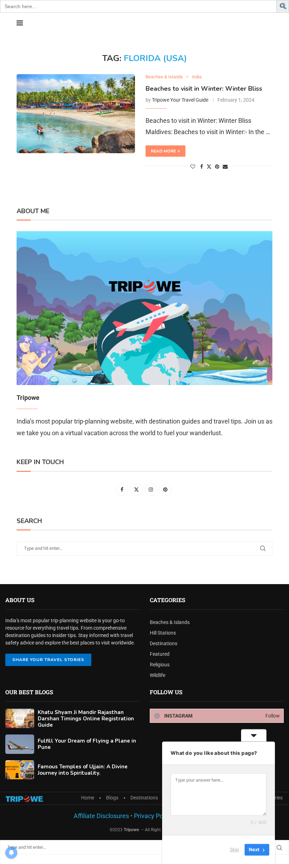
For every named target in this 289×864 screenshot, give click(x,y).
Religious (160, 664)
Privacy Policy (152, 816)
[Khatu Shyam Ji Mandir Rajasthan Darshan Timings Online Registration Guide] (19, 718)
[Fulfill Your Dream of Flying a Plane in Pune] (19, 744)
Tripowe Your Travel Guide (180, 100)
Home (87, 797)
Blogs (112, 797)
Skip (234, 849)
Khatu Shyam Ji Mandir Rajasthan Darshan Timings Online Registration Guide (86, 718)
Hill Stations (163, 632)
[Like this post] (192, 166)
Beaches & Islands (170, 622)
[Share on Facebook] (201, 166)
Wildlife (157, 675)
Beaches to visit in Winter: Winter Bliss (204, 88)
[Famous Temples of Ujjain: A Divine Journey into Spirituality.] (19, 770)
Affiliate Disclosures (101, 816)
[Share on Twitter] (209, 166)
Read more (163, 151)
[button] (283, 5)
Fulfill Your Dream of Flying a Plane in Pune (87, 744)
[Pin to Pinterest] (217, 166)
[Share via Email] (225, 166)
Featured (160, 654)
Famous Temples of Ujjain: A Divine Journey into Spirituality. (83, 769)
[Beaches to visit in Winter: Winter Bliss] (76, 113)
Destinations (163, 643)
